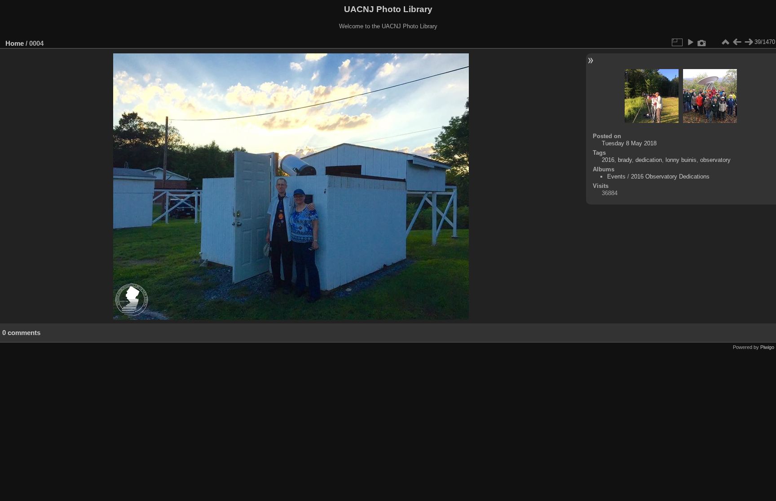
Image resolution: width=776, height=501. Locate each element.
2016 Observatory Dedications (670, 176)
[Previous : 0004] (737, 42)
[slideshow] (690, 42)
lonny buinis (681, 160)
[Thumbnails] (725, 42)
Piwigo (767, 347)
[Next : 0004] (748, 42)
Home (14, 43)
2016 (608, 160)
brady (625, 160)
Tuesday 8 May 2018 (629, 143)
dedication (648, 160)
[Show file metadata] (702, 42)
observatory (715, 160)
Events (616, 176)
